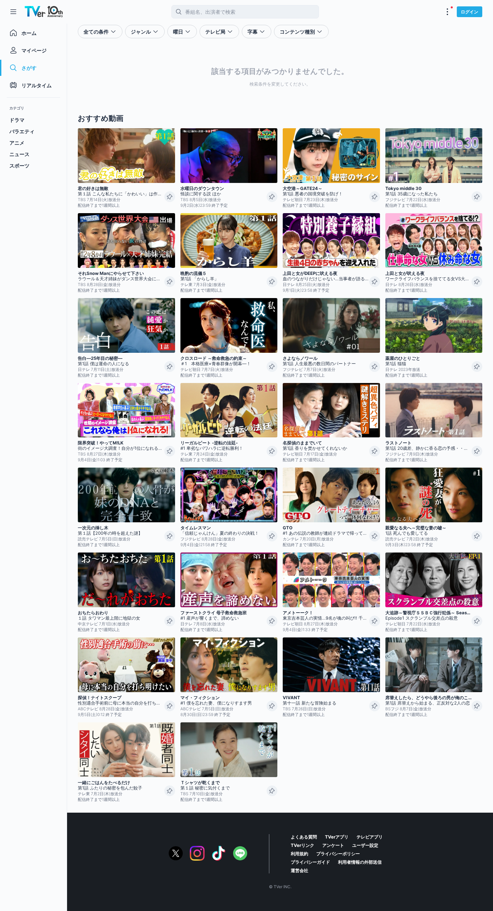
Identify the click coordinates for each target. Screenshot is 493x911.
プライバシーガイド (310, 862)
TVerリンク (302, 845)
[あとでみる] (169, 196)
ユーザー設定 (365, 845)
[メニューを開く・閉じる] (447, 11)
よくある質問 (304, 837)
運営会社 (299, 870)
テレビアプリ (370, 837)
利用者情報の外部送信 (360, 862)
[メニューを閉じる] (13, 11)
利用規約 (299, 853)
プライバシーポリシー (338, 853)
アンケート (333, 845)
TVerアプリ (336, 837)
